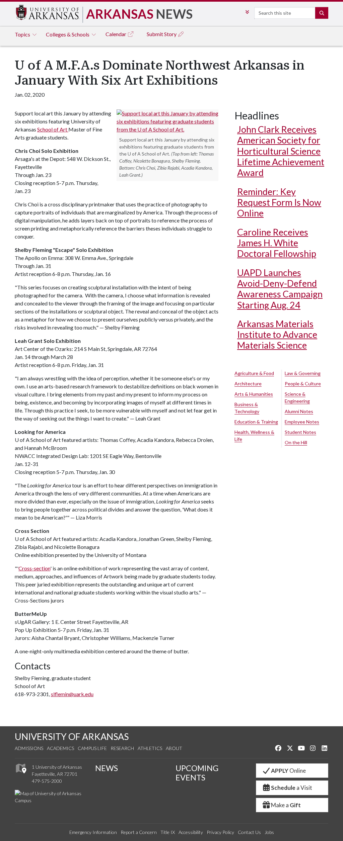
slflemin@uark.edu (72, 694)
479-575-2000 (47, 781)
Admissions (29, 748)
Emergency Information (93, 832)
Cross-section (34, 568)
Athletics (150, 748)
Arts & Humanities (253, 394)
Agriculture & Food (254, 373)
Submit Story (162, 34)
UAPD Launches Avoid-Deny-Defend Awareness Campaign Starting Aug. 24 (280, 288)
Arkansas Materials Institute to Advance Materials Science (277, 334)
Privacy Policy (220, 832)
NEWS (106, 768)
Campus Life (92, 748)
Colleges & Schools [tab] (68, 34)
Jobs (269, 832)
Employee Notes (302, 422)
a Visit (291, 787)
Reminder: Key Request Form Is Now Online (279, 202)
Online (288, 770)
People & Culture (303, 383)
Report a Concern (139, 832)
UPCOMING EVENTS (197, 772)
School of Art (52, 129)
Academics (60, 748)
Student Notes (300, 432)
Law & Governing (303, 373)
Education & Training (256, 422)
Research (122, 748)
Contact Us (249, 832)
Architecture (248, 383)
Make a (286, 805)
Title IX (167, 832)
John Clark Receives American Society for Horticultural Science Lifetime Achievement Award (280, 151)
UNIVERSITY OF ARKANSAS (72, 736)
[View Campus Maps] (20, 775)
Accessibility (191, 832)
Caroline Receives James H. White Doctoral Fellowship (276, 242)
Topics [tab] (23, 34)
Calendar (116, 34)
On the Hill (296, 442)
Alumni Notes (299, 411)
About (174, 748)
